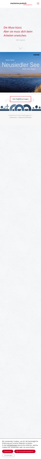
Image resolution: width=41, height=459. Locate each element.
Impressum (13, 117)
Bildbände (7, 57)
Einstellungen (12, 445)
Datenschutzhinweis (24, 117)
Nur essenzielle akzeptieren (24, 451)
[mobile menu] (38, 3)
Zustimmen (7, 451)
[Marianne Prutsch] (21, 4)
